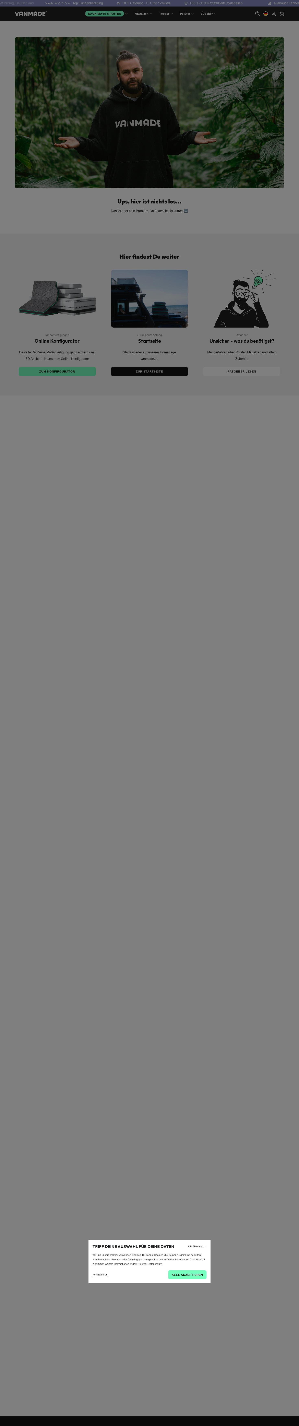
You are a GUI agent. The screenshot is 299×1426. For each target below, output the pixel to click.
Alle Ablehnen (197, 1246)
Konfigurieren (100, 1274)
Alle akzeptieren (187, 1274)
